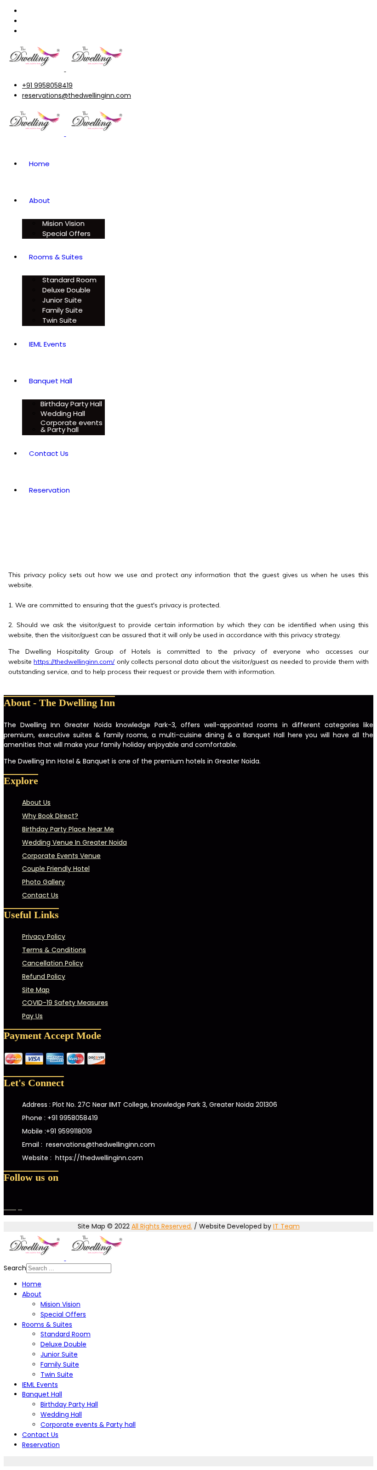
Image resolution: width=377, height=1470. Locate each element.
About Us (36, 802)
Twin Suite (58, 320)
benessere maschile (114, 1460)
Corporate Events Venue (61, 855)
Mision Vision (62, 223)
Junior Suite (61, 300)
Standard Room (68, 279)
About (39, 200)
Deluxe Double (65, 289)
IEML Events (47, 344)
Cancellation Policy (52, 963)
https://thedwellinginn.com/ (74, 661)
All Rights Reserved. (161, 1226)
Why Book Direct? (50, 815)
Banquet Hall (50, 381)
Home (39, 163)
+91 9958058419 (47, 85)
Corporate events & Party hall (71, 426)
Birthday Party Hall (71, 403)
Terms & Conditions (54, 949)
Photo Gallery (43, 881)
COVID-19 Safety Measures (65, 1002)
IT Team (286, 1226)
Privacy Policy (43, 936)
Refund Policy (43, 976)
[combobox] (68, 1268)
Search (15, 1268)
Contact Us (49, 453)
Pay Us (32, 1016)
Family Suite (61, 310)
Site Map (36, 989)
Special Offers (65, 233)
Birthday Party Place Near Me (68, 829)
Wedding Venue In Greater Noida (74, 842)
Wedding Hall (62, 413)
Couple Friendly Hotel (56, 868)
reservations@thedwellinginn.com (76, 95)
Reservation (49, 490)
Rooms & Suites (56, 257)
